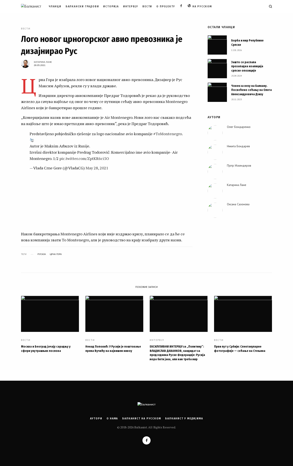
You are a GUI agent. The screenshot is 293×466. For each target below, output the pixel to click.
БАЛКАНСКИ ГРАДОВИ (82, 6)
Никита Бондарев (238, 146)
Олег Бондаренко (239, 126)
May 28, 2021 (97, 167)
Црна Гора (56, 254)
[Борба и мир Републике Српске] (217, 45)
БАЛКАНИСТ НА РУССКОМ (141, 418)
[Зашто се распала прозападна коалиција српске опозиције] (217, 68)
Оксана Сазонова (238, 204)
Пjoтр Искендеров (239, 165)
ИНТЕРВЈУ (130, 6)
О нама (112, 418)
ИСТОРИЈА (111, 6)
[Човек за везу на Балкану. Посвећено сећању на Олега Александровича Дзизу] (217, 92)
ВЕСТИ (147, 6)
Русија (42, 254)
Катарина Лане (43, 62)
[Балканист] (31, 6)
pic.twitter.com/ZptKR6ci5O (84, 158)
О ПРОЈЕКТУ (165, 6)
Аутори (96, 418)
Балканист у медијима (184, 418)
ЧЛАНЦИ (55, 6)
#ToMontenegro (167, 133)
